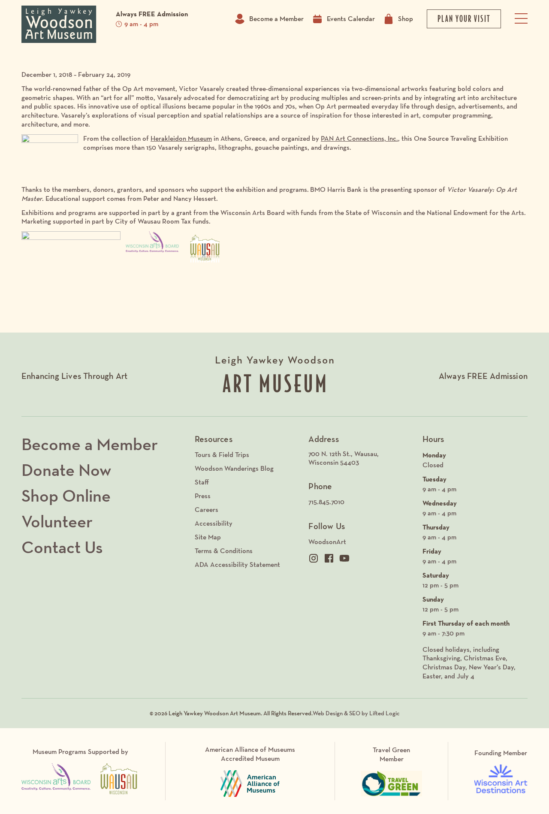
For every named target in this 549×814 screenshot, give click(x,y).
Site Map (208, 537)
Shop (405, 18)
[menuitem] (360, 459)
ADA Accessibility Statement (237, 564)
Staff (202, 482)
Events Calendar (351, 18)
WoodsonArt (327, 541)
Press (203, 495)
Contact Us (62, 547)
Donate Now (66, 470)
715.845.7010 (326, 501)
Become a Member (276, 18)
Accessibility (213, 523)
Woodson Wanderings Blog (234, 468)
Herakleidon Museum (181, 138)
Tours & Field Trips (222, 454)
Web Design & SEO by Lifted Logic (356, 713)
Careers (206, 509)
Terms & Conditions (224, 550)
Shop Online (66, 495)
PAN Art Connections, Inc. (359, 138)
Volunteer (57, 521)
